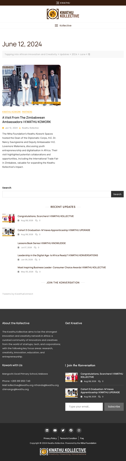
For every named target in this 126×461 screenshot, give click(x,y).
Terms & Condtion (68, 438)
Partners (27, 111)
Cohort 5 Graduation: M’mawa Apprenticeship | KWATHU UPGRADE (54, 230)
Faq (82, 438)
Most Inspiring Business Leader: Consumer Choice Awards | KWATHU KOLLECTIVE (62, 267)
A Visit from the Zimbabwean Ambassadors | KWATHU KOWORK (26, 119)
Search (6, 187)
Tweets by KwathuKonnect (17, 293)
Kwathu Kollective (30, 128)
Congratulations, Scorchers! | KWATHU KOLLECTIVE (46, 216)
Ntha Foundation (88, 443)
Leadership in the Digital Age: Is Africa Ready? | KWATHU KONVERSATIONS (58, 255)
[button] (63, 25)
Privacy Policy (50, 438)
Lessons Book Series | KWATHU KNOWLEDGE (42, 243)
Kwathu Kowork (11, 111)
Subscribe (114, 406)
